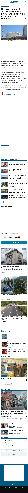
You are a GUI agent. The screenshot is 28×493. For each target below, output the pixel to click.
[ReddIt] (15, 23)
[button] (2, 2)
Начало (2, 487)
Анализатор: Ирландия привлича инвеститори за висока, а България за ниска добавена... (13, 413)
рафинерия (15, 146)
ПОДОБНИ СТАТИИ (6, 159)
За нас (6, 487)
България (3, 6)
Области (7, 6)
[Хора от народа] (14, 367)
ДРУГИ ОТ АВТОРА (14, 159)
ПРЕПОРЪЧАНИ (6, 389)
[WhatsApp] (22, 23)
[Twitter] (9, 23)
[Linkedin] (12, 23)
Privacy (18, 489)
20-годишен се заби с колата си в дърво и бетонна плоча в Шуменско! (17, 185)
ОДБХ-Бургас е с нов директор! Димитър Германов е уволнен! (11, 295)
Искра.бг (2, 379)
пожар (10, 146)
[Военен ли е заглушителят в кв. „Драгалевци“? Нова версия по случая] (4, 432)
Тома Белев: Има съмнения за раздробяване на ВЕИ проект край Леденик (16, 335)
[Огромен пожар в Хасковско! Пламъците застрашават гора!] (4, 164)
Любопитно (3, 409)
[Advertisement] (14, 51)
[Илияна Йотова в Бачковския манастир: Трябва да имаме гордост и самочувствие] (4, 425)
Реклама (24, 487)
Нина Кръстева (4, 18)
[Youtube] (18, 484)
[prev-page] (2, 202)
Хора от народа (6, 378)
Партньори (11, 487)
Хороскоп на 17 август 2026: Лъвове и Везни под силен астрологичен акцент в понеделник (16, 343)
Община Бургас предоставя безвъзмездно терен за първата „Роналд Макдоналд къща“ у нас (11, 268)
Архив (10, 489)
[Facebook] (6, 23)
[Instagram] (13, 484)
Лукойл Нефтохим (17, 145)
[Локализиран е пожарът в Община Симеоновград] (4, 171)
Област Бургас (4, 146)
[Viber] (25, 23)
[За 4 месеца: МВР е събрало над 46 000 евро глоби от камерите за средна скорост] (14, 308)
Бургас (11, 145)
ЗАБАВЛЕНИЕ (6, 356)
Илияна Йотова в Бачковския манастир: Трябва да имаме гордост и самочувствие (17, 425)
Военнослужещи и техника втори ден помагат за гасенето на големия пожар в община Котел (17, 191)
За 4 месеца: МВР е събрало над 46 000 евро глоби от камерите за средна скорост (14, 318)
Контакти (14, 489)
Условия (19, 487)
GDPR (16, 487)
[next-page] (4, 202)
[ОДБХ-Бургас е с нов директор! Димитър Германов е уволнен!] (14, 284)
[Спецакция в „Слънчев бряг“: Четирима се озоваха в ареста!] (4, 197)
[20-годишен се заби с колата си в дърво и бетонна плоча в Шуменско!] (4, 184)
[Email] (19, 23)
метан (23, 145)
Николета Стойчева (4, 416)
